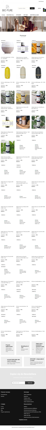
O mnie (3, 14)
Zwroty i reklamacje (27, 394)
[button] (5, 392)
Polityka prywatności (28, 399)
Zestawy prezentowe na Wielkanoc (30, 408)
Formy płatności (4, 394)
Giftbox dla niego (27, 415)
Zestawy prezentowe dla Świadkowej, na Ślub (32, 411)
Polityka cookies (27, 398)
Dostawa (2, 396)
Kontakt (2, 408)
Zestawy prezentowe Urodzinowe (30, 410)
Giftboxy (25, 406)
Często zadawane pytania (29, 401)
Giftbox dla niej (27, 413)
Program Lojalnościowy (5, 411)
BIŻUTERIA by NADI (34, 14)
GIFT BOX (26, 14)
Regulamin (26, 396)
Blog (2, 410)
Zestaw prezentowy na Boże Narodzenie (31, 417)
